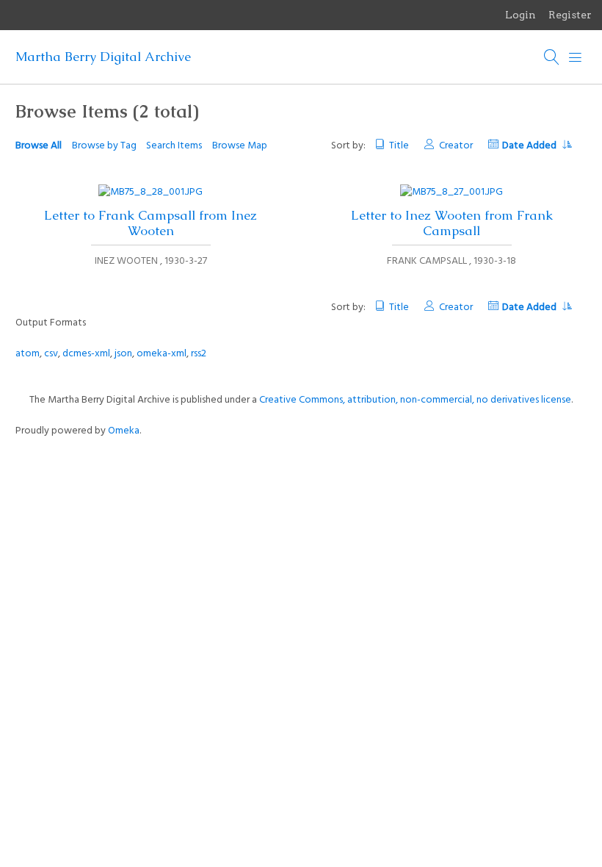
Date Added (530, 145)
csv (51, 353)
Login (520, 15)
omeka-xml (161, 353)
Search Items (174, 145)
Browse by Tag (104, 145)
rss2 (198, 353)
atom (27, 353)
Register (570, 15)
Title (399, 145)
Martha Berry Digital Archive (103, 56)
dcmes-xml (86, 353)
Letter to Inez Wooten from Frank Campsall (452, 223)
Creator (455, 145)
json (123, 353)
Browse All (38, 145)
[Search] (552, 57)
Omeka (123, 430)
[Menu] (575, 57)
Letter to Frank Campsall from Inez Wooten (150, 223)
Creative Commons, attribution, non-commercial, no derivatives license (415, 400)
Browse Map (239, 145)
